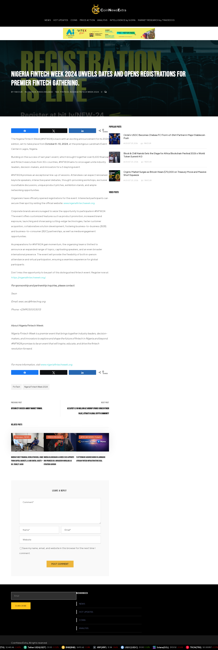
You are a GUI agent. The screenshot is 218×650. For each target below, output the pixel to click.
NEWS (48, 20)
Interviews (19, 437)
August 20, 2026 (131, 162)
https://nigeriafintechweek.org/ (28, 277)
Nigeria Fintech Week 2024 (84, 92)
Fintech (32, 92)
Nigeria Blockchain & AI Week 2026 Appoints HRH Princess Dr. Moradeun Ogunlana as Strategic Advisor (59, 461)
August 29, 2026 (131, 143)
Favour (18, 92)
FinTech (64, 92)
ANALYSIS (102, 20)
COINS (74, 20)
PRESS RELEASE (45, 92)
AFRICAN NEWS (87, 437)
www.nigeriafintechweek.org (79, 203)
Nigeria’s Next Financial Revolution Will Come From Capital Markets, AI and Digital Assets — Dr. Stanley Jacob (27, 461)
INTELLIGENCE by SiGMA (123, 20)
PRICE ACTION (87, 20)
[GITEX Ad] (109, 33)
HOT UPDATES (60, 20)
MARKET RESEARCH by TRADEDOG (156, 20)
